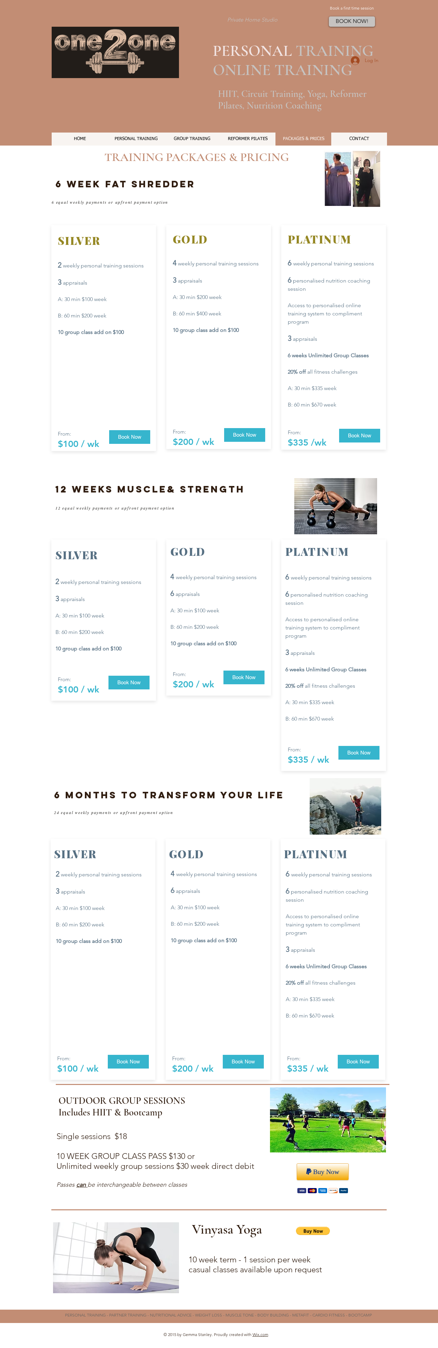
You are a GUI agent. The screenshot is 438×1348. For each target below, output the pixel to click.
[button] (313, 1231)
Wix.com (260, 1334)
